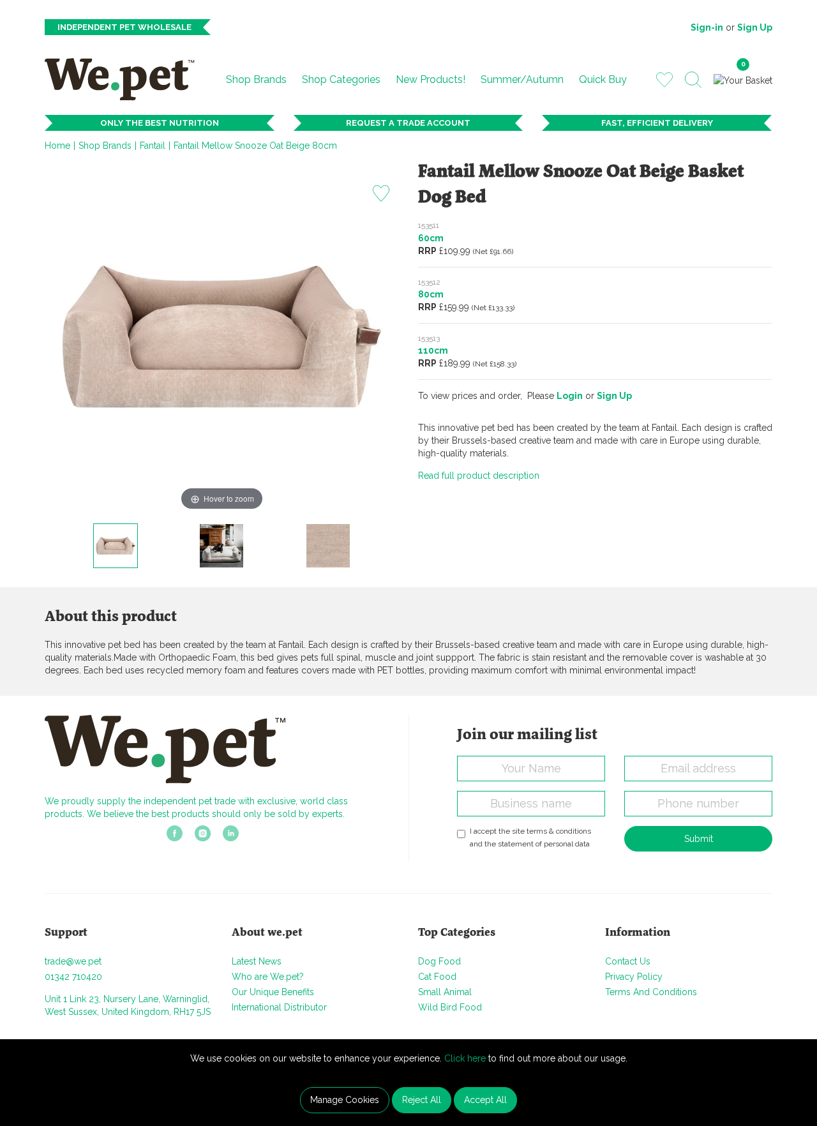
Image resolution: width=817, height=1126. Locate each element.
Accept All (485, 1100)
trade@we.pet (73, 961)
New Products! (430, 79)
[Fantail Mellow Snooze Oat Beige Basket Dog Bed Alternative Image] (221, 545)
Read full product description (478, 475)
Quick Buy (603, 79)
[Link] (175, 837)
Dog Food (439, 961)
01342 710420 (73, 977)
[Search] (693, 79)
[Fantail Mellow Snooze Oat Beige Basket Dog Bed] (115, 545)
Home (57, 145)
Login (570, 396)
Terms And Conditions (651, 992)
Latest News (256, 961)
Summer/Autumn (522, 79)
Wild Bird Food (450, 1007)
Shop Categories (341, 79)
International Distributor (279, 1007)
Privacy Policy (634, 977)
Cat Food (437, 977)
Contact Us (627, 961)
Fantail (152, 145)
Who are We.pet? (268, 977)
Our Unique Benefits (273, 992)
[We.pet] (125, 79)
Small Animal (445, 992)
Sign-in (707, 27)
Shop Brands (256, 79)
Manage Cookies (344, 1100)
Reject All (421, 1100)
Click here (465, 1058)
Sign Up (754, 27)
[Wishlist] (664, 79)
